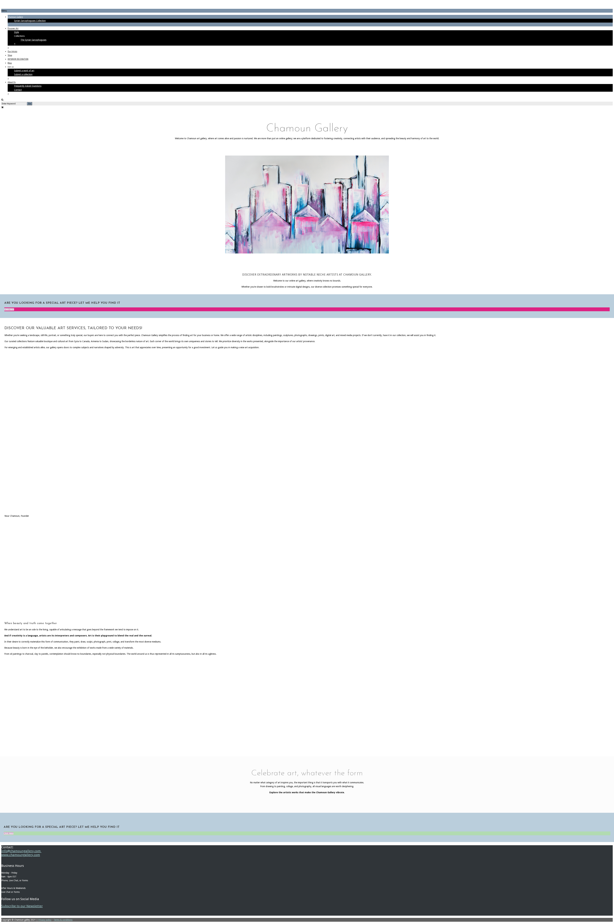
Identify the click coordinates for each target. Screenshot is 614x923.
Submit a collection (23, 74)
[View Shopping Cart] (2, 107)
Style (16, 32)
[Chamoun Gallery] (307, 5)
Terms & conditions (63, 920)
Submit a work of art (24, 70)
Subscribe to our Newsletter (22, 906)
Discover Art (13, 28)
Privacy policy (44, 920)
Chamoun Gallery (15, 16)
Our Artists (12, 51)
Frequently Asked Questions (27, 86)
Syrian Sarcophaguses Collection (30, 20)
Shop (10, 55)
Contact (18, 89)
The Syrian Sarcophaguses (33, 40)
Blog (10, 62)
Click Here (9, 309)
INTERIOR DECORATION (18, 59)
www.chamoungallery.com (20, 855)
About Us (12, 82)
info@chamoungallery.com (21, 851)
